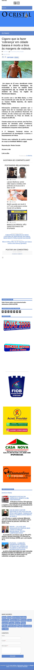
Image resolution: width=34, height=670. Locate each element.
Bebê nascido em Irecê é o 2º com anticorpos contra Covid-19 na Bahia (17, 206)
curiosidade (27, 626)
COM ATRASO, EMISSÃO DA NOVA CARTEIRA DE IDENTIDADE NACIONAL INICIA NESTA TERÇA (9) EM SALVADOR (17, 236)
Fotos (29, 620)
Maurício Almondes (23, 666)
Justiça (11, 623)
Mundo (17, 623)
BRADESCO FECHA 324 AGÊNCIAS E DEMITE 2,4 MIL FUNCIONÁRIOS (19, 498)
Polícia (23, 623)
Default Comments (17, 251)
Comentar (5, 51)
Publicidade (12, 626)
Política (4, 626)
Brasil (9, 617)
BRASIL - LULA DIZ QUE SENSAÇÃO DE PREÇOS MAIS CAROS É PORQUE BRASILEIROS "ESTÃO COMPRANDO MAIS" (20, 530)
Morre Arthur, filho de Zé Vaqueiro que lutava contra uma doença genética (17, 242)
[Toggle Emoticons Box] (3, 257)
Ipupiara (5, 623)
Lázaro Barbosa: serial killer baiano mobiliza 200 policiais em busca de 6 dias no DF (16, 185)
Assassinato (13, 51)
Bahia (18, 51)
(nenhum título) (7, 493)
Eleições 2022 (14, 620)
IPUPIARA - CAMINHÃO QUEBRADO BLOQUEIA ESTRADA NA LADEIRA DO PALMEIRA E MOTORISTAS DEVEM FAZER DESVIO (19, 546)
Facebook (15, 3)
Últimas (5, 33)
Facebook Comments (17, 253)
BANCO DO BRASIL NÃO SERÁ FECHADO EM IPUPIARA (16, 226)
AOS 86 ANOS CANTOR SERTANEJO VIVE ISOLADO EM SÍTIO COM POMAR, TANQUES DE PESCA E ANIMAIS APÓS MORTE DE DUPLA (21, 513)
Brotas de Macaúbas (19, 617)
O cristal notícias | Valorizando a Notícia (18, 665)
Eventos (23, 620)
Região (22, 51)
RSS (18, 3)
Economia (5, 620)
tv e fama (5, 629)
